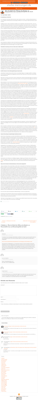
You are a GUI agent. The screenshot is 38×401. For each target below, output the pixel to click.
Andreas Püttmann (4, 375)
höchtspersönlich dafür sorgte (22, 83)
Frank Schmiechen (4, 381)
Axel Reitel (2, 378)
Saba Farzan (3, 362)
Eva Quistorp (3, 377)
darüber (2, 160)
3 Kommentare (18, 12)
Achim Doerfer (3, 361)
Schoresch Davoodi (4, 359)
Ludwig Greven (3, 364)
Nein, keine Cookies (16, 2)
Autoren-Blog (19, 8)
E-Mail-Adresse (3, 299)
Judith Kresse (3, 368)
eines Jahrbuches (26, 113)
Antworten (11, 259)
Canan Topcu (3, 387)
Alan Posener (6, 326)
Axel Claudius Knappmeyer (5, 367)
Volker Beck (4, 233)
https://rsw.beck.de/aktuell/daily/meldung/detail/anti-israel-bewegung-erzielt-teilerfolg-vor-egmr (17, 241)
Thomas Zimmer (3, 391)
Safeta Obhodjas (3, 371)
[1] (11, 119)
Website (2, 301)
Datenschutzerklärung (24, 2)
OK (11, 2)
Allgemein (7, 216)
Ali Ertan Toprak (3, 388)
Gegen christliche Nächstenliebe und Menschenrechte (17, 326)
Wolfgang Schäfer (4, 380)
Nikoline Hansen (3, 365)
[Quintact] (19, 398)
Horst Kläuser (3, 366)
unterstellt (11, 116)
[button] (4, 211)
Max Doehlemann (4, 360)
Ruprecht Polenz (3, 373)
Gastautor (10, 216)
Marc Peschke (3, 372)
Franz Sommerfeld (4, 385)
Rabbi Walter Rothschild (5, 379)
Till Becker (2, 358)
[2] (34, 127)
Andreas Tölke (3, 386)
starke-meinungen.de (19, 5)
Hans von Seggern (4, 384)
